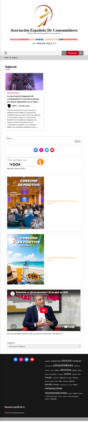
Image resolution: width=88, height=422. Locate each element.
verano (47, 399)
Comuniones (48, 366)
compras (76, 360)
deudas (74, 370)
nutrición (65, 381)
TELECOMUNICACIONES (51, 396)
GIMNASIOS (56, 378)
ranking (70, 385)
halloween (62, 378)
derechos (65, 370)
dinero (47, 374)
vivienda (53, 399)
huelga (69, 378)
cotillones (47, 370)
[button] (64, 53)
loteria (56, 381)
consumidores (63, 365)
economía (53, 374)
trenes (60, 396)
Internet (75, 378)
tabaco (80, 393)
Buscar (9, 138)
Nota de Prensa (13, 93)
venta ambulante (73, 396)
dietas (79, 370)
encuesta (60, 374)
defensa (57, 370)
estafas (67, 373)
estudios (74, 374)
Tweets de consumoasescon (14, 413)
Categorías (11, 343)
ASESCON (67, 360)
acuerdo (47, 361)
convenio (77, 366)
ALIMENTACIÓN (56, 361)
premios (56, 384)
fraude (48, 377)
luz (60, 381)
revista (70, 393)
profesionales (63, 385)
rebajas (75, 385)
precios (48, 384)
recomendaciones (56, 393)
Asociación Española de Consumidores (44, 30)
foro (79, 374)
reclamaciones (53, 388)
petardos (72, 381)
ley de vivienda (49, 381)
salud (75, 393)
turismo (65, 396)
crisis (52, 370)
